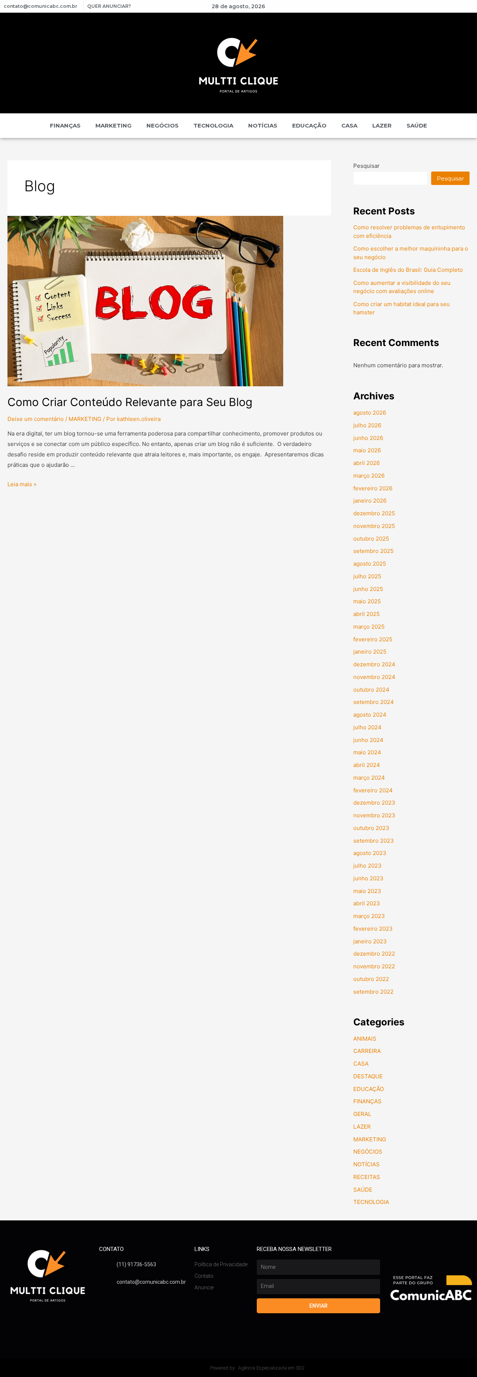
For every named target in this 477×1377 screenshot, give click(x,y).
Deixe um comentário (35, 418)
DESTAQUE (368, 1076)
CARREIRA (367, 1050)
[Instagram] (408, 6)
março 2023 (369, 915)
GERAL (362, 1113)
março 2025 (369, 626)
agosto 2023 (369, 852)
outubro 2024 (371, 689)
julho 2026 (367, 425)
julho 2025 (367, 576)
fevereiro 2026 (372, 488)
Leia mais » (22, 484)
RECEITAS (366, 1176)
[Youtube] (395, 6)
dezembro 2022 (374, 953)
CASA (349, 125)
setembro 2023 (373, 840)
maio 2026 (367, 450)
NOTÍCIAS (262, 125)
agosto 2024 (369, 714)
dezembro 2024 (374, 664)
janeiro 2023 (370, 941)
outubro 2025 (371, 538)
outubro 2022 (371, 979)
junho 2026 (368, 437)
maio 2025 (367, 601)
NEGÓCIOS (162, 125)
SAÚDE (417, 125)
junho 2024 (368, 739)
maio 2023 (367, 891)
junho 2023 (368, 878)
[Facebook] (383, 6)
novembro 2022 (374, 966)
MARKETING (113, 125)
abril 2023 (366, 903)
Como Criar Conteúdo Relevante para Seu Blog (129, 402)
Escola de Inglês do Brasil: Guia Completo (408, 269)
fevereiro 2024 (373, 790)
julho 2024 (367, 727)
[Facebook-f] (103, 1298)
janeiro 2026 (369, 500)
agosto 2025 (369, 563)
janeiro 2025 (369, 651)
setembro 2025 (373, 550)
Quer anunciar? (109, 6)
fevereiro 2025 (372, 639)
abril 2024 (366, 764)
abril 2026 (366, 462)
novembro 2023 (374, 815)
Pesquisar (366, 165)
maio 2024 (367, 752)
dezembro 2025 (374, 513)
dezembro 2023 (374, 802)
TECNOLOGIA (213, 125)
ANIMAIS (364, 1038)
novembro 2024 (374, 676)
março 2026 (369, 475)
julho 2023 (367, 865)
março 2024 (369, 777)
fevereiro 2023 (373, 928)
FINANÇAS (65, 125)
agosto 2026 (369, 412)
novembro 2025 (374, 525)
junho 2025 (368, 588)
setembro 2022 (373, 991)
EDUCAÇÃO (309, 125)
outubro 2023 (371, 827)
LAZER (382, 125)
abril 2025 (366, 613)
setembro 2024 (373, 701)
